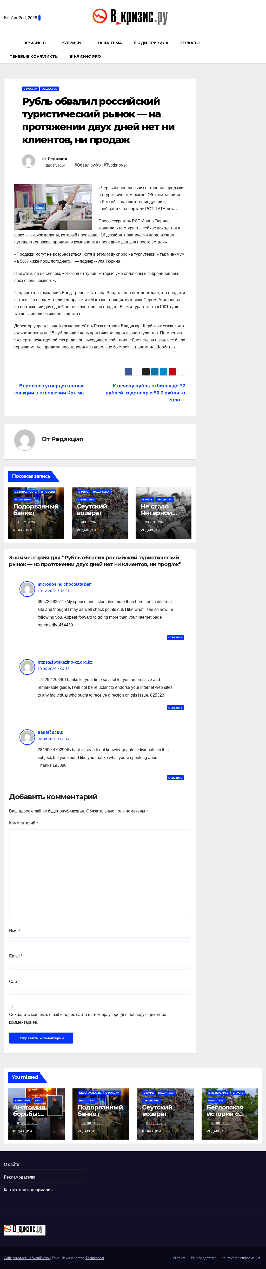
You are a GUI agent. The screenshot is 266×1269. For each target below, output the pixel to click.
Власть (238, 1092)
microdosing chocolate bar (64, 584)
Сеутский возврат (92, 510)
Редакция (57, 158)
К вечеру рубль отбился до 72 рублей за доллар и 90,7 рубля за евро (145, 392)
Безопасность (26, 491)
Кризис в (36, 43)
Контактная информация (28, 1190)
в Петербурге (218, 1092)
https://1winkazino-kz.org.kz (65, 662)
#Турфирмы (115, 165)
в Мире (83, 491)
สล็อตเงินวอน (50, 732)
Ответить (175, 637)
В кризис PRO (86, 56)
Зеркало (190, 43)
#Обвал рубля (88, 165)
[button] (260, 49)
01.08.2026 (156, 1123)
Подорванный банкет (36, 510)
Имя (14, 931)
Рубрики (71, 43)
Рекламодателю (19, 1177)
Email (15, 956)
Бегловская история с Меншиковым (229, 1113)
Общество (49, 88)
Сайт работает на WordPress (27, 1258)
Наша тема (109, 43)
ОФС (38, 1100)
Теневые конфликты (34, 56)
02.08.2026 (27, 1123)
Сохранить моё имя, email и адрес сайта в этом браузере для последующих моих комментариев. (87, 1018)
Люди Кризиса (151, 43)
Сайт (14, 981)
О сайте (11, 1164)
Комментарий (23, 823)
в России (30, 88)
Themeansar (94, 1258)
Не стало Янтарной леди (156, 513)
